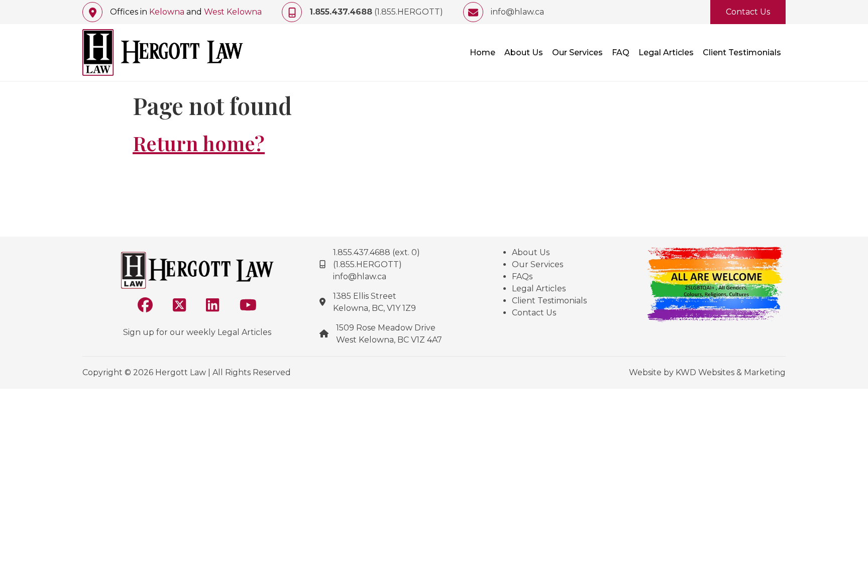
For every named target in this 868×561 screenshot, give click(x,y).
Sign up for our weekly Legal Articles (197, 332)
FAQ (620, 52)
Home (482, 52)
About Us (523, 52)
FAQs (522, 276)
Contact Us (748, 12)
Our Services (577, 52)
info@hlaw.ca (517, 12)
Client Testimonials (742, 52)
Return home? (199, 143)
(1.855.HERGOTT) (376, 12)
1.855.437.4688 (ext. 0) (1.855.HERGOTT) (376, 258)
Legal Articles (666, 52)
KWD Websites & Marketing (731, 372)
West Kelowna (233, 12)
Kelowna (166, 12)
